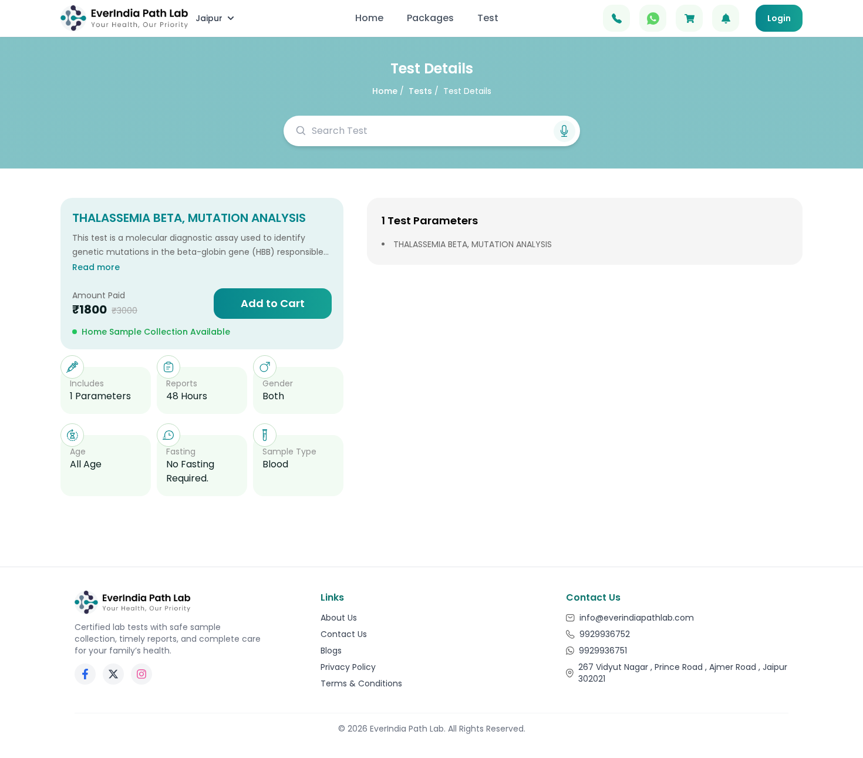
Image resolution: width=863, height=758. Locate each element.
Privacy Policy (348, 667)
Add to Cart (273, 303)
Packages (430, 18)
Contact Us (344, 634)
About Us (339, 618)
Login (779, 18)
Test (487, 18)
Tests (420, 91)
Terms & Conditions (361, 683)
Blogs (331, 650)
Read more (96, 267)
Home (369, 18)
